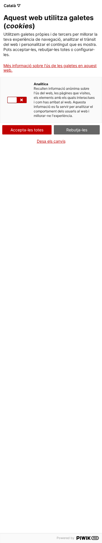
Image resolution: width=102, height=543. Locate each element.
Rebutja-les (76, 129)
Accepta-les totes (26, 129)
